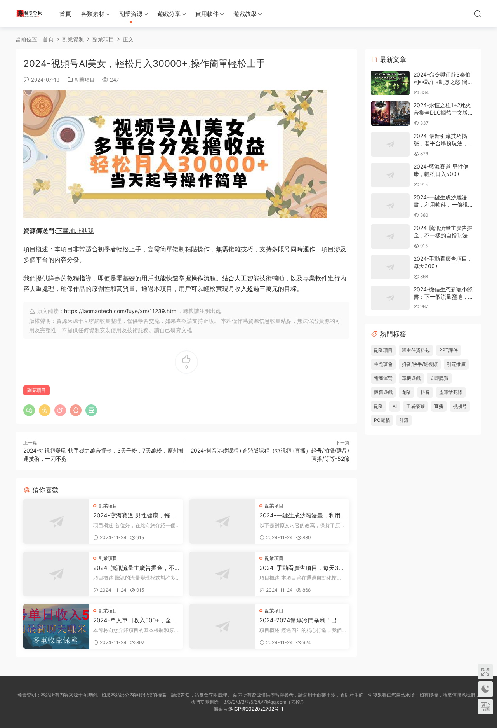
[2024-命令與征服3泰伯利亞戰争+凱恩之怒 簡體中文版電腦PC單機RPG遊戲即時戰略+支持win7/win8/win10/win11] (390, 83)
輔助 (278, 278)
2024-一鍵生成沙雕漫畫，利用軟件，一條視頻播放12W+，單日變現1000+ (301, 515)
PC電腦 (382, 420)
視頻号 (460, 406)
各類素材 (92, 13)
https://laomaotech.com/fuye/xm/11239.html (120, 311)
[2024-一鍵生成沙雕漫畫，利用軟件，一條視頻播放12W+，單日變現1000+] (222, 521)
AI (395, 406)
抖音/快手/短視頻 (420, 364)
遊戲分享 (169, 13)
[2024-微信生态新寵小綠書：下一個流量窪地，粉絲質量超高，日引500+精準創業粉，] (390, 298)
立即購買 (439, 378)
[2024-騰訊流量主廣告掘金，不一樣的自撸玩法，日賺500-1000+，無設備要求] (56, 574)
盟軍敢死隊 (450, 392)
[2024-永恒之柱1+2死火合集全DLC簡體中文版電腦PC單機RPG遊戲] (390, 113)
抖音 (425, 392)
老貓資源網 (29, 13)
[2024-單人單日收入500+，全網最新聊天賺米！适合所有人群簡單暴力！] (56, 626)
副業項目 (85, 80)
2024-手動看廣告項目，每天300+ (302, 568)
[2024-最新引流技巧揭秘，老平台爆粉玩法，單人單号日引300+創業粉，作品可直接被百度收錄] (390, 144)
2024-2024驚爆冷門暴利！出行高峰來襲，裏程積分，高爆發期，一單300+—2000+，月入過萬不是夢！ (301, 620)
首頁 (65, 13)
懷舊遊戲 (383, 392)
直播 (438, 406)
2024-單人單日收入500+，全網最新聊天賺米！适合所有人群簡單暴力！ (135, 620)
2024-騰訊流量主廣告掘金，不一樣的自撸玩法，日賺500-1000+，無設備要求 (135, 568)
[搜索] (477, 13)
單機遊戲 (411, 378)
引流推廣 (456, 364)
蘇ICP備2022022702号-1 (256, 709)
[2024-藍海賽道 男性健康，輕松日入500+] (56, 521)
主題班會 (383, 364)
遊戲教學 (245, 13)
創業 (406, 392)
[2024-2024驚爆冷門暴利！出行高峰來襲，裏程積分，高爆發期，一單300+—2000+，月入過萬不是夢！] (222, 626)
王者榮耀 (415, 406)
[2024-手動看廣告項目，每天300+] (222, 574)
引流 (403, 420)
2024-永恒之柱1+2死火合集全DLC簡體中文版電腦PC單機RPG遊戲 (443, 113)
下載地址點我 (75, 231)
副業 (378, 406)
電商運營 (383, 378)
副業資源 (130, 13)
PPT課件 (448, 350)
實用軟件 (207, 13)
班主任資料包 (416, 350)
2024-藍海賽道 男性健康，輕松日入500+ (134, 515)
